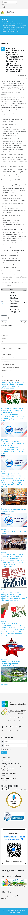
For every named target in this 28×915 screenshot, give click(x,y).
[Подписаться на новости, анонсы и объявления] (14, 816)
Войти (4, 753)
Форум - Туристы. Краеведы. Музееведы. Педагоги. (12, 897)
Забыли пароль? (6, 761)
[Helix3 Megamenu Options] (26, 12)
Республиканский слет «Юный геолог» (13, 532)
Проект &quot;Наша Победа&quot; (11, 730)
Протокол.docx (5, 303)
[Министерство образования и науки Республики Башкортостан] (14, 704)
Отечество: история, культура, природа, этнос (13, 510)
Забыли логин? (6, 757)
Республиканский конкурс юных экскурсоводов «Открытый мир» (11, 664)
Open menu (4, 333)
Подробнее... (4, 439)
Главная (9, 22)
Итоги (21, 22)
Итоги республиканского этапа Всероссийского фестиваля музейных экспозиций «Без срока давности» (14, 386)
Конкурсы (15, 22)
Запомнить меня (7, 749)
